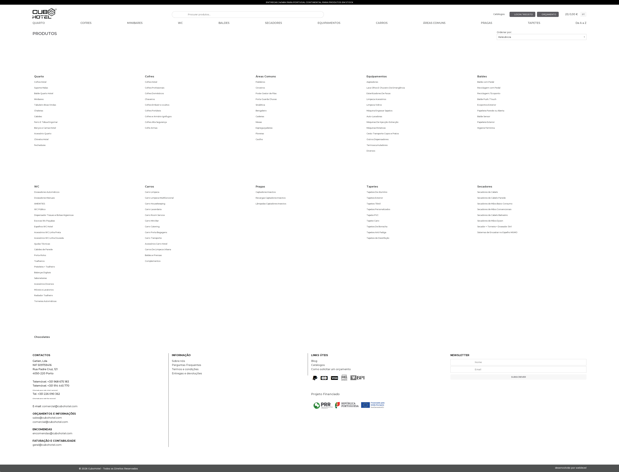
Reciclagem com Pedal (488, 88)
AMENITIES (39, 203)
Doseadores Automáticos (46, 192)
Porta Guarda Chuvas (266, 99)
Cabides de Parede (43, 249)
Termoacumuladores (377, 145)
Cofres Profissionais (154, 88)
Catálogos (499, 14)
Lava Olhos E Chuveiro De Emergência (386, 88)
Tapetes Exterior (375, 198)
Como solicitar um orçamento (331, 369)
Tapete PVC (372, 215)
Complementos (152, 261)
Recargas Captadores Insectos (270, 198)
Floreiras (260, 133)
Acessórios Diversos (44, 284)
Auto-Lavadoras (374, 116)
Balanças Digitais (42, 272)
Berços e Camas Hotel (45, 128)
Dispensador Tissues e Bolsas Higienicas (54, 215)
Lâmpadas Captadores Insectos (271, 203)
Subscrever (518, 377)
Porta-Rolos (40, 255)
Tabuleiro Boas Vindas (45, 105)
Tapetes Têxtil (374, 203)
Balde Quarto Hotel (43, 93)
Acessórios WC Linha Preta (47, 232)
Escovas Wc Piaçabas (44, 221)
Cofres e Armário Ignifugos (158, 116)
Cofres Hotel (40, 82)
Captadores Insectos (266, 192)
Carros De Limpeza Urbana (158, 249)
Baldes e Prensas (153, 255)
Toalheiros (39, 261)
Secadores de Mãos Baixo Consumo (494, 203)
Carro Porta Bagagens (156, 232)
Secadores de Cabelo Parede (491, 198)
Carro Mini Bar (152, 221)
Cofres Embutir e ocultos (157, 105)
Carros (382, 23)
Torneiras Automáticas (45, 301)
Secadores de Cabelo (487, 192)
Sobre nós (178, 361)
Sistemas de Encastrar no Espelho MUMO (497, 232)
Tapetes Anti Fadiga (376, 232)
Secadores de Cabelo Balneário (492, 215)
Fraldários (260, 82)
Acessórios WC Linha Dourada (49, 238)
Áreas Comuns (434, 23)
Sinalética (260, 105)
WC (180, 23)
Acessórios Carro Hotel (156, 244)
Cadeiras (260, 116)
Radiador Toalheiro (43, 295)
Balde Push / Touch (486, 99)
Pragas (486, 23)
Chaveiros (150, 99)
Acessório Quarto (42, 133)
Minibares (134, 23)
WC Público (40, 209)
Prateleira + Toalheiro (44, 267)
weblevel (581, 467)
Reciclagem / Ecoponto (488, 93)
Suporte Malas (41, 88)
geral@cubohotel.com (47, 444)
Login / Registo (523, 14)
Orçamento (548, 14)
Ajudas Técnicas (42, 244)
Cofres (85, 23)
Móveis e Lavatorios (44, 290)
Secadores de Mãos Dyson (490, 221)
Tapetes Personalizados (378, 209)
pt (583, 14)
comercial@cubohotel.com (60, 406)
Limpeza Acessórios (376, 99)
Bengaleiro (261, 110)
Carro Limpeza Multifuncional (159, 198)
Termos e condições (185, 369)
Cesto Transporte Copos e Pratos (383, 133)
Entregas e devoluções (187, 373)
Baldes (223, 23)
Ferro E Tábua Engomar (46, 122)
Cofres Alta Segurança (156, 122)
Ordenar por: (504, 32)
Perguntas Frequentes (186, 365)
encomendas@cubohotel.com (53, 433)
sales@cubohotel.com (47, 417)
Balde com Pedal (485, 82)
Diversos (371, 151)
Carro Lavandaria (153, 209)
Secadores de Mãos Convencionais (494, 209)
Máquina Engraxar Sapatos (379, 110)
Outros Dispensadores (377, 139)
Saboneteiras (40, 278)
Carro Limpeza (152, 192)
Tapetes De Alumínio (377, 192)
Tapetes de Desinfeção (378, 238)
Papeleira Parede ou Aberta (490, 110)
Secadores (273, 23)
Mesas (259, 122)
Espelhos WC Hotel (43, 226)
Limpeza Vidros (374, 105)
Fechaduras (39, 145)
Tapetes (534, 23)
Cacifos (259, 139)
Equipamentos (329, 23)
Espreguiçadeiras (264, 128)
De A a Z (580, 23)
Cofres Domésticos (154, 93)
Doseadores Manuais (44, 198)
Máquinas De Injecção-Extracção (382, 122)
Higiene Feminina (486, 128)
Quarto (39, 23)
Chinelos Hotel (41, 139)
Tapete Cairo (373, 221)
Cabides (38, 116)
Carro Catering (152, 226)
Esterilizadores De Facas (378, 93)
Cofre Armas (151, 128)
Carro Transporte (153, 238)
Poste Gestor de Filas (266, 93)
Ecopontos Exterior (486, 105)
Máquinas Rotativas (376, 128)
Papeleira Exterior (486, 122)
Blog (314, 361)
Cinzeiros (260, 88)
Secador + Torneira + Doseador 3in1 (494, 226)
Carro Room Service (155, 215)
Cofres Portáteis (153, 110)
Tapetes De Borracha (377, 226)
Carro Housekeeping (155, 203)
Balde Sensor (483, 116)
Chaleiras (38, 110)
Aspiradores (372, 82)
